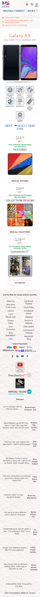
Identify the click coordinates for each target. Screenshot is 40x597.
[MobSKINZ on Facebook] (12, 356)
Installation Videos (29, 312)
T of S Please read (11, 315)
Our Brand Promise (28, 302)
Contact (10, 311)
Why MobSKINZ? (11, 334)
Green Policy (29, 307)
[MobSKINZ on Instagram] (17, 356)
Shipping (28, 317)
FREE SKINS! (29, 326)
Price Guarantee (10, 328)
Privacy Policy (11, 321)
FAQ (11, 339)
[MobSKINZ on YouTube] (22, 356)
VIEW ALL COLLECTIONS (20, 232)
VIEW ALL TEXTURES (20, 181)
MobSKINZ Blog (28, 337)
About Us (11, 301)
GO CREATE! (20, 283)
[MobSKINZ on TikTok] (27, 356)
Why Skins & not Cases (11, 305)
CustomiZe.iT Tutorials (28, 331)
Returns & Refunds (29, 321)
